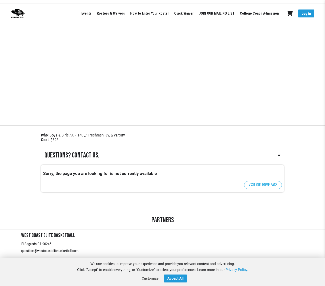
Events (86, 13)
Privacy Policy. (237, 270)
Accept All (175, 278)
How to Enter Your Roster (149, 13)
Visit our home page (263, 185)
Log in (306, 13)
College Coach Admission (259, 13)
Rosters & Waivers (111, 13)
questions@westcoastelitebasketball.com (49, 251)
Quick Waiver (184, 13)
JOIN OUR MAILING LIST (217, 13)
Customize (150, 278)
